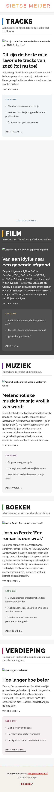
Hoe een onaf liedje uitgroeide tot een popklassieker (25, 114)
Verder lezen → (11, 89)
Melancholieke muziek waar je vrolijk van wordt (25, 401)
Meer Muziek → (13, 488)
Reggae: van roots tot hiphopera (24, 733)
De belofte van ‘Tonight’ (20, 727)
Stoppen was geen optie (20, 462)
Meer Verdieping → (15, 749)
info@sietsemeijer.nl (38, 773)
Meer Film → (12, 346)
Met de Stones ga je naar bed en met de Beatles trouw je (26, 609)
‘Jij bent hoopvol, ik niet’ (19, 336)
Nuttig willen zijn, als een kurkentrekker (27, 740)
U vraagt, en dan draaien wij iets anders (27, 468)
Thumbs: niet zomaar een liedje (23, 106)
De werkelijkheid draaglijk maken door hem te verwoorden (25, 599)
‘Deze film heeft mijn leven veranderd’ (27, 330)
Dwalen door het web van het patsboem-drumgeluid (21, 619)
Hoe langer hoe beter (25, 680)
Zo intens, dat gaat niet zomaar (23, 122)
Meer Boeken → (13, 631)
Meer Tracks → (13, 131)
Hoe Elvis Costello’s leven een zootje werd (24, 476)
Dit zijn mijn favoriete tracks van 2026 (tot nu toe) (25, 60)
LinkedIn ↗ (27, 784)
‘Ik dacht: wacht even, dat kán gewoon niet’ (25, 322)
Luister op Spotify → (27, 221)
